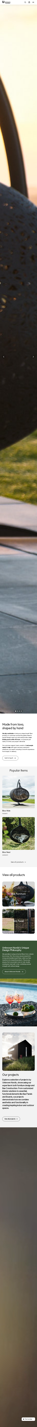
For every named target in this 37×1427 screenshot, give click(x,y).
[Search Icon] (25, 2)
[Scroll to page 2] (17, 711)
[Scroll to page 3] (19, 711)
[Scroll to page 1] (15, 711)
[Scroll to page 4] (21, 711)
